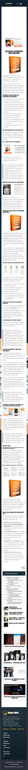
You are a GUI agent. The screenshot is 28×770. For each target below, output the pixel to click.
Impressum (20, 766)
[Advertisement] (14, 21)
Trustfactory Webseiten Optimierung (6, 752)
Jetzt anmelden (13, 307)
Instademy (5, 76)
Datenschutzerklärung (11, 766)
